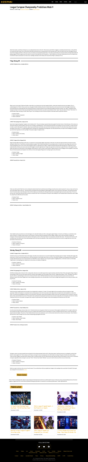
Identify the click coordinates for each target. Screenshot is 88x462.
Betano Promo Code (68, 451)
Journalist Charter (29, 455)
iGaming (70, 1)
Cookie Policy (70, 455)
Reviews (61, 1)
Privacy (41, 455)
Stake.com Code (43, 452)
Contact (16, 455)
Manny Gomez (36, 9)
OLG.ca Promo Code (33, 452)
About (22, 455)
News (52, 1)
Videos (22, 451)
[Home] (6, 1)
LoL (27, 451)
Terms (36, 455)
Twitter (25, 369)
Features (56, 1)
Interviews (65, 1)
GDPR (59, 455)
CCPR (64, 455)
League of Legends (25, 9)
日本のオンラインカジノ (54, 452)
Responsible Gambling (50, 455)
